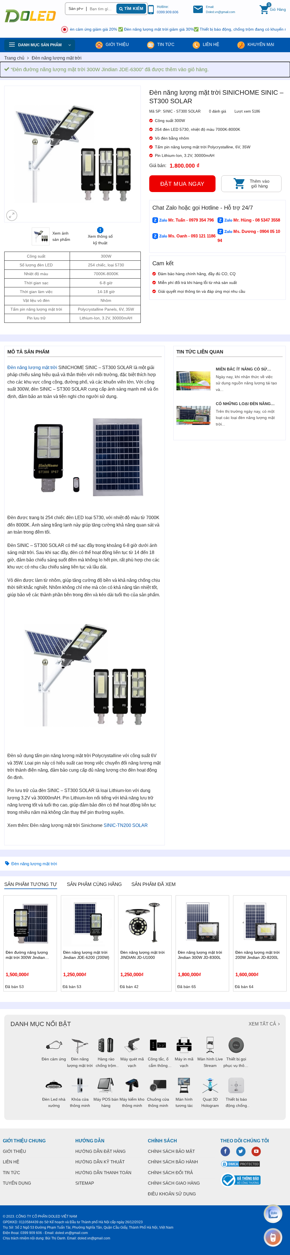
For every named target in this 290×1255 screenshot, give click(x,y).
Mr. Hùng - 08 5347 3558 (256, 220)
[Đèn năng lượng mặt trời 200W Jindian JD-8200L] (259, 922)
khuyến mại (260, 44)
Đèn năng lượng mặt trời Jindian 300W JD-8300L (200, 955)
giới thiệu (117, 44)
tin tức (165, 44)
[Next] (131, 154)
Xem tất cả (262, 1024)
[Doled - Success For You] (30, 16)
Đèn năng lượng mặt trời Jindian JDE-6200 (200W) (86, 955)
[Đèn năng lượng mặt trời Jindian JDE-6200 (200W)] (87, 922)
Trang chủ (14, 58)
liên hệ (210, 44)
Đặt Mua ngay (182, 184)
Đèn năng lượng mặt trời (57, 58)
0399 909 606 (31, 1233)
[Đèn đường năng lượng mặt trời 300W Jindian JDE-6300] (30, 922)
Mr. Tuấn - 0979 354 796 (190, 220)
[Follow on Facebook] (225, 1151)
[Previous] (14, 154)
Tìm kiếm (133, 8)
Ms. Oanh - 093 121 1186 (191, 235)
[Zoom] (11, 215)
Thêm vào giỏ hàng (260, 183)
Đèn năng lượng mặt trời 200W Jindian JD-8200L (257, 955)
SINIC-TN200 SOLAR (126, 825)
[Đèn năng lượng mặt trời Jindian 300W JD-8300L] (202, 922)
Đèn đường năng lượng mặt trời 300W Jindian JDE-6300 (27, 955)
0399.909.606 (167, 12)
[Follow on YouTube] (256, 1151)
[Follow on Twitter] (241, 1151)
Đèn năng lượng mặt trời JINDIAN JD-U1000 (142, 955)
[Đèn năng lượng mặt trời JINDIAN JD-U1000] (144, 922)
